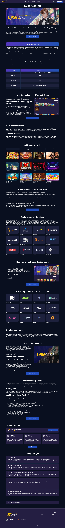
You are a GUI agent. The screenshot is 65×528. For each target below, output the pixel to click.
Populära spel (11, 148)
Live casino (25, 148)
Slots (52, 148)
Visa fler (32, 446)
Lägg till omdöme (53, 430)
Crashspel (38, 148)
